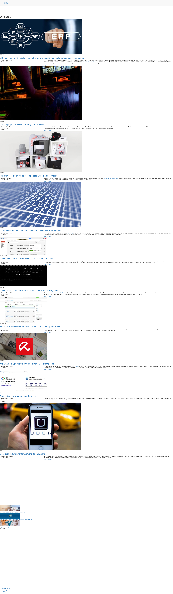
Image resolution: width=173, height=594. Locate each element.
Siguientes (2, 461)
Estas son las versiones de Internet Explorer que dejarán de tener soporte (16, 519)
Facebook (70, 233)
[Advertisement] (33, 11)
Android (77, 366)
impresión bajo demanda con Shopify (111, 178)
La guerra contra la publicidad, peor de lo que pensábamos (12, 527)
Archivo (5, 0)
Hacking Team (62, 292)
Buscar (5, 2)
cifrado (46, 261)
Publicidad (4, 591)
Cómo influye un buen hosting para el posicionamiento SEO (12, 512)
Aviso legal (4, 592)
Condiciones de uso (6, 588)
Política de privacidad (6, 590)
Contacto (6, 3)
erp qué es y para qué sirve (89, 61)
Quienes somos (7, 4)
